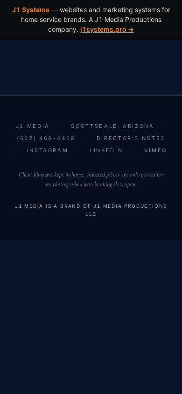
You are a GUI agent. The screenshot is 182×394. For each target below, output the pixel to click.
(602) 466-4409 (46, 138)
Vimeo (155, 150)
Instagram (48, 150)
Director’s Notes (131, 138)
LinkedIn (106, 150)
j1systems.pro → (107, 29)
